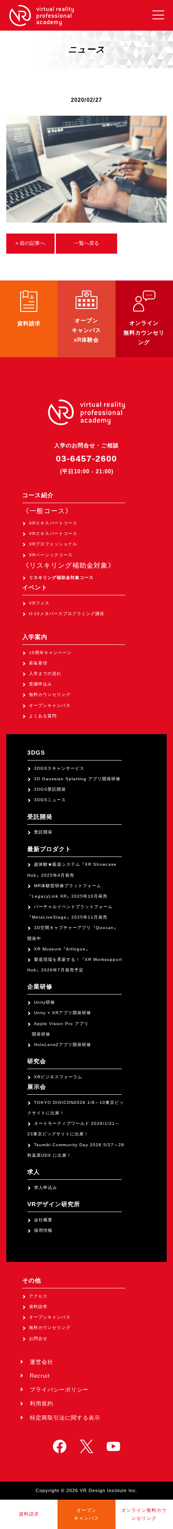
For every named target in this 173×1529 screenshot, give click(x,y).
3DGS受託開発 (50, 789)
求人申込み (45, 1187)
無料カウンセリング (50, 694)
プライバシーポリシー (59, 1389)
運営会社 (41, 1362)
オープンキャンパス (50, 705)
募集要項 (38, 663)
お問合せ (38, 1338)
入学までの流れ (45, 673)
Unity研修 (44, 1002)
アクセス (38, 1296)
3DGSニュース (50, 799)
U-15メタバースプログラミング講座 (67, 613)
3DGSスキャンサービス (59, 768)
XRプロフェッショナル (53, 544)
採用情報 (43, 1230)
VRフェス (39, 603)
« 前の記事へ (30, 243)
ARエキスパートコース (53, 523)
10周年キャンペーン (50, 652)
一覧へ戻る (87, 243)
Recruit (40, 1376)
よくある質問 (43, 716)
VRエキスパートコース (53, 533)
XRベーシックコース (51, 555)
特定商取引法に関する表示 (65, 1418)
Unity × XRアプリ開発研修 (62, 1012)
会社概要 (43, 1219)
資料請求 (38, 1306)
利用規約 (41, 1403)
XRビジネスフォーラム (58, 1077)
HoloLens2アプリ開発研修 (62, 1044)
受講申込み (40, 684)
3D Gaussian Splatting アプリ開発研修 (77, 778)
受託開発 (43, 832)
